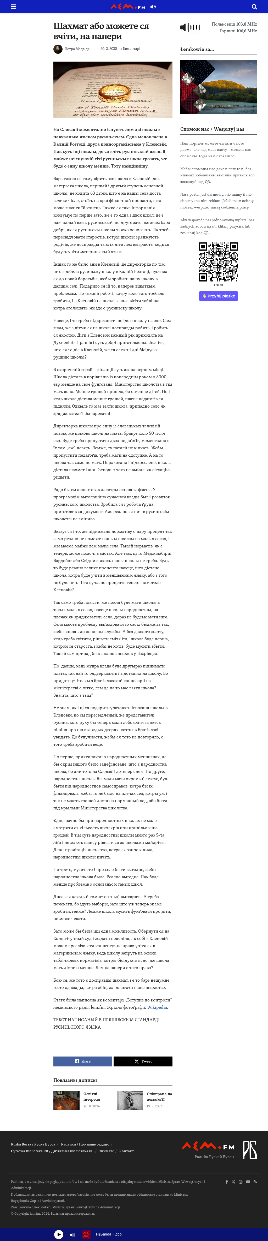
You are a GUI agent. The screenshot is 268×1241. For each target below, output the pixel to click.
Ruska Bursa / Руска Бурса (33, 1144)
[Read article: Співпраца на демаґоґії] (130, 1100)
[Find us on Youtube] (248, 1182)
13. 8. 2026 (155, 1106)
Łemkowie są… (197, 49)
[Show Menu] (13, 6)
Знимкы (106, 1151)
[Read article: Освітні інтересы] (66, 1100)
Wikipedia (157, 1007)
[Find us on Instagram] (241, 1182)
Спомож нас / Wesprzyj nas (212, 129)
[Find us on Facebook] (227, 1182)
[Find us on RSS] (255, 1182)
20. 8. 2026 (91, 1106)
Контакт (126, 1151)
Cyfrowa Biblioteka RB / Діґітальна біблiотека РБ (52, 1151)
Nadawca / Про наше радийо (85, 1144)
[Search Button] (254, 6)
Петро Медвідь (77, 49)
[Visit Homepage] (128, 6)
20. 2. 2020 (108, 49)
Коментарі (131, 49)
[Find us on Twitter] (233, 1182)
